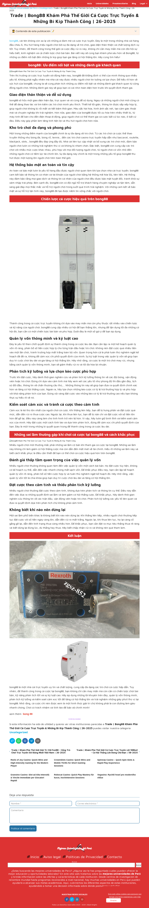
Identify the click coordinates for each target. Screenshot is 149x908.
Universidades (102, 3)
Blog (134, 3)
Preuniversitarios (120, 3)
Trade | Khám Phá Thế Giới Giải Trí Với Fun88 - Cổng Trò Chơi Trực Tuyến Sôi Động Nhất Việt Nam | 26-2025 (40, 751)
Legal (142, 3)
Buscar (74, 862)
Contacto (114, 857)
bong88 (13, 40)
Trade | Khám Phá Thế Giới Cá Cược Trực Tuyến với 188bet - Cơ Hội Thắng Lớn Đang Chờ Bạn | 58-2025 (107, 751)
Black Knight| (92, 905)
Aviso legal (52, 857)
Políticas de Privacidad (85, 857)
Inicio (89, 3)
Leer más (137, 897)
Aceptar (113, 900)
